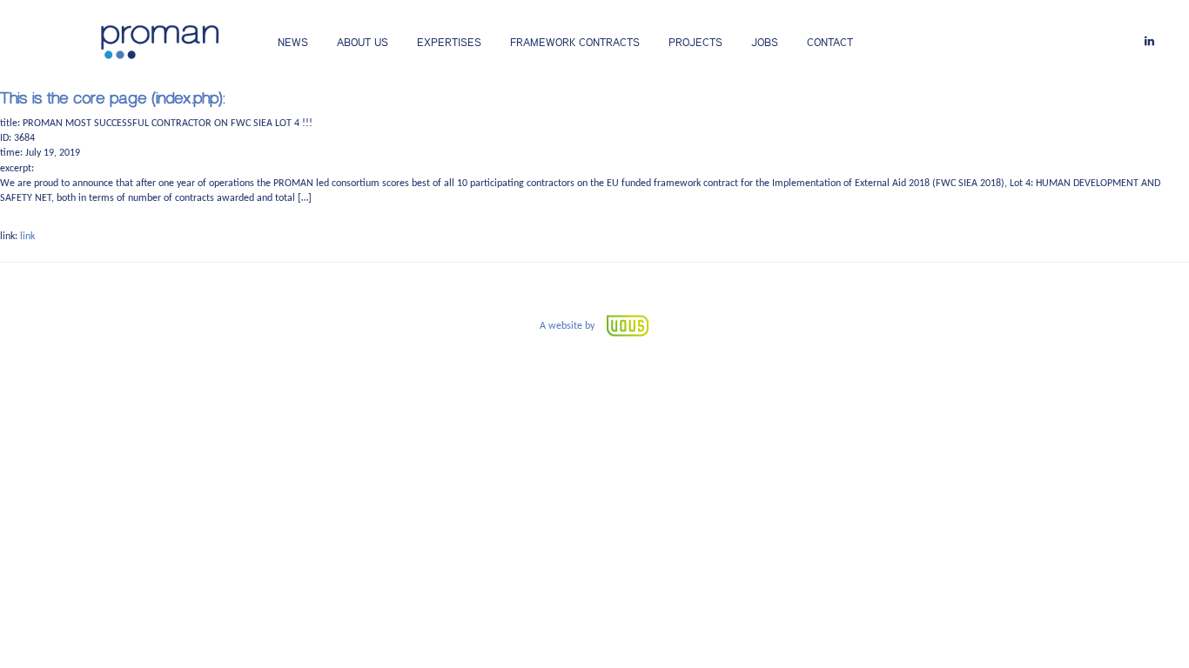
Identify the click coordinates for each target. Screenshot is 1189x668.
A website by (568, 326)
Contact (830, 42)
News (293, 42)
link (27, 236)
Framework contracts (575, 42)
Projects (695, 42)
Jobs (764, 42)
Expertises (449, 42)
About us (362, 42)
